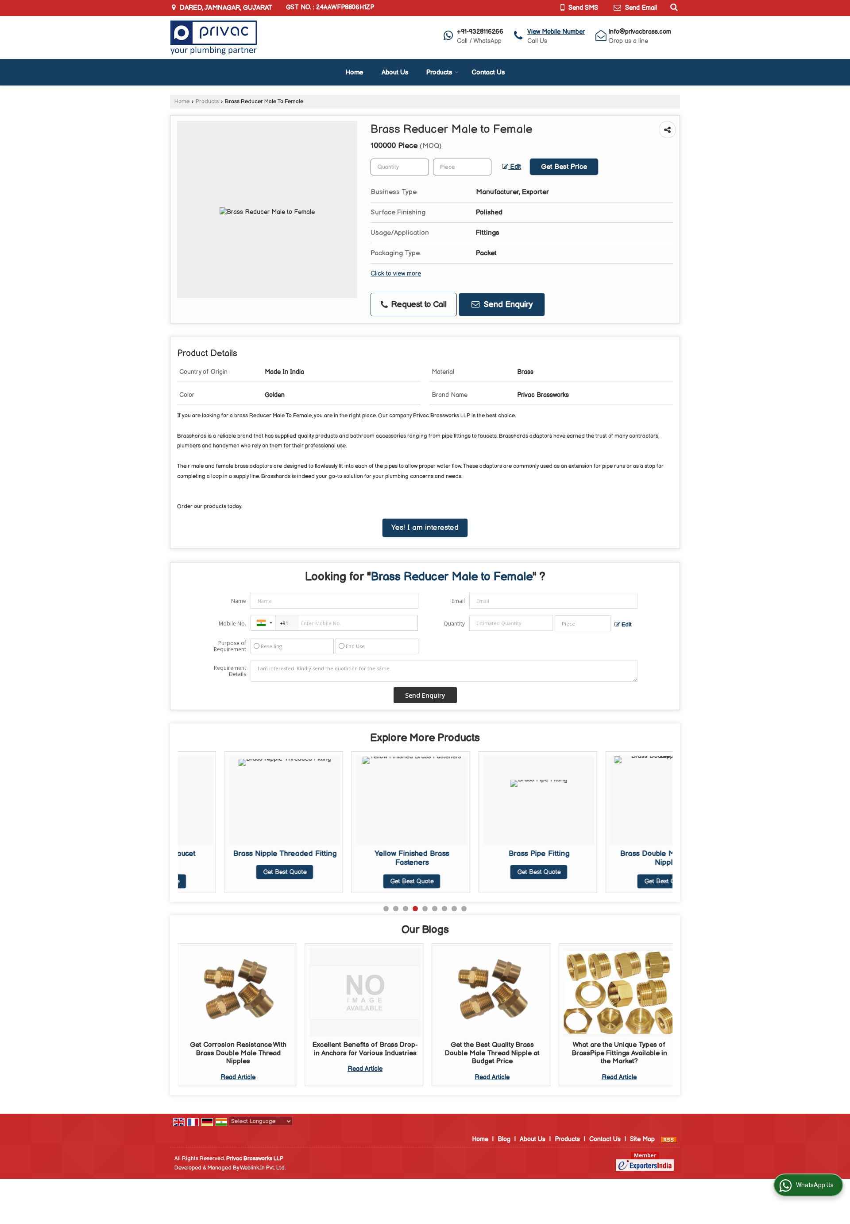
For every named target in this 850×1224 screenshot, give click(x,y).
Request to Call (418, 304)
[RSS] (669, 1139)
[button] (556, 31)
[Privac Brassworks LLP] (213, 37)
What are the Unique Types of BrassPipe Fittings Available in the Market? (619, 1053)
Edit (514, 167)
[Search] (672, 7)
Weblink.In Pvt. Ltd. (263, 1168)
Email (458, 601)
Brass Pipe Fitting (492, 853)
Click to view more (396, 273)
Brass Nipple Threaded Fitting (238, 853)
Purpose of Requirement (230, 646)
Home (354, 72)
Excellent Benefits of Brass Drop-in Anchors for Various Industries (365, 1049)
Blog (504, 1139)
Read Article (237, 1077)
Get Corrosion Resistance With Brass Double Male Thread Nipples (238, 1053)
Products (439, 72)
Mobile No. (232, 623)
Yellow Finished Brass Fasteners (365, 858)
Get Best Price (564, 167)
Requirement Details (230, 671)
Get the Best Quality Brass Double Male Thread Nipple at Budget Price (492, 1053)
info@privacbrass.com (640, 31)
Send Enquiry (507, 304)
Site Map (642, 1139)
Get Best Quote (238, 872)
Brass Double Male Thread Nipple (619, 858)
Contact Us (488, 72)
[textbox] (462, 167)
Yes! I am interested (425, 527)
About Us (395, 72)
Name (238, 601)
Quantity (454, 623)
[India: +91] (263, 623)
